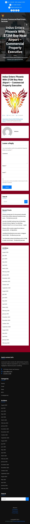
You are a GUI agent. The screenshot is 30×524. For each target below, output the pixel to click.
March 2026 (5, 268)
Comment (5, 153)
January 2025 (5, 314)
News (2, 389)
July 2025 (4, 294)
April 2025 (4, 304)
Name (4, 165)
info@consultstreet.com (16, 7)
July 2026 (4, 255)
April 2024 (4, 336)
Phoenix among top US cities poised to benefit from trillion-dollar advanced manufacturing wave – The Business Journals (14, 216)
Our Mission (15, 509)
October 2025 (5, 284)
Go (26, 201)
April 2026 (4, 265)
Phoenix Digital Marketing (19, 521)
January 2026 (5, 275)
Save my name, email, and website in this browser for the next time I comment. (14, 181)
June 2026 (4, 258)
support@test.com (7, 371)
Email (4, 172)
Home (15, 55)
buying (2, 383)
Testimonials (15, 511)
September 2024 (6, 326)
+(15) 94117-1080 (7, 373)
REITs (2, 392)
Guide (2, 386)
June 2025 (4, 297)
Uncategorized (4, 395)
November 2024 (6, 320)
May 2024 (4, 333)
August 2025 (5, 291)
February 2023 (5, 343)
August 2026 (5, 252)
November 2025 (6, 281)
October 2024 (5, 323)
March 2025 (5, 307)
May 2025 (4, 301)
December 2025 (6, 278)
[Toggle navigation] (26, 24)
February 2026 (5, 271)
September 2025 (6, 288)
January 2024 (5, 339)
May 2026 (4, 262)
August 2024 (5, 330)
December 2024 (6, 317)
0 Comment (20, 115)
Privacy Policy (15, 513)
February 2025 (5, 310)
